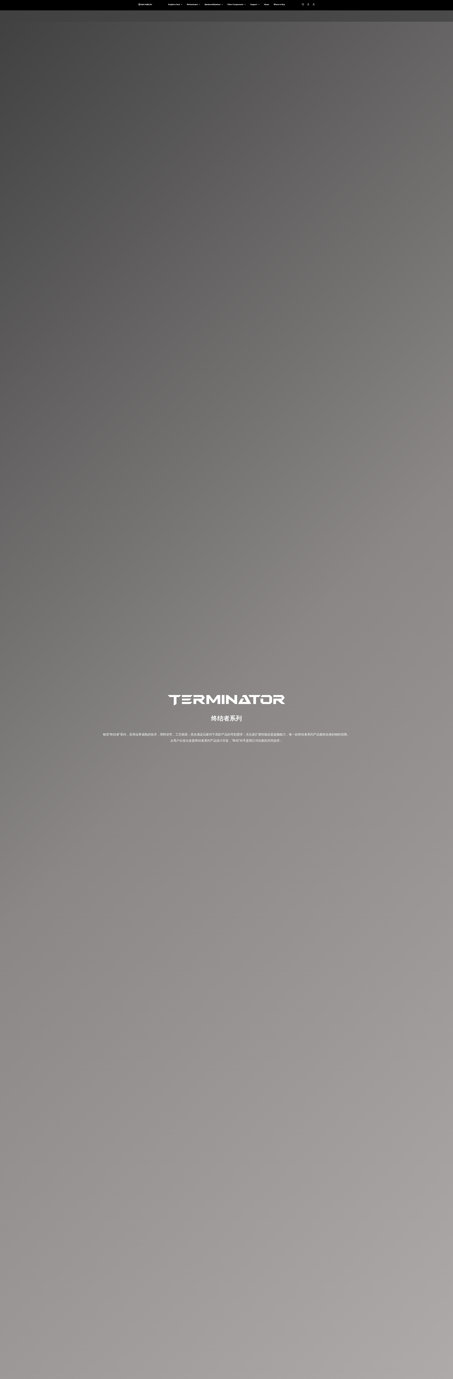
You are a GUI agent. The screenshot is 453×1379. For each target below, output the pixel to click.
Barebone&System (212, 4)
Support (253, 4)
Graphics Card (174, 4)
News (266, 4)
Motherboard (192, 4)
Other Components (235, 4)
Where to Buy (279, 4)
